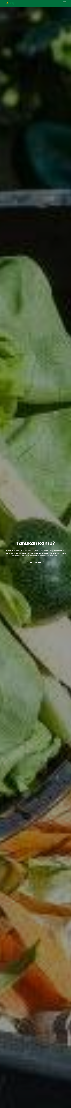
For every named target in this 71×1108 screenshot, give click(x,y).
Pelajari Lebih (35, 563)
